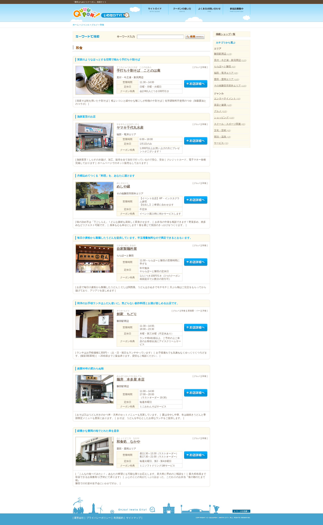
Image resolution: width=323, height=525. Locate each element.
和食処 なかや (128, 441)
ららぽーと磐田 (225, 66)
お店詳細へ (195, 84)
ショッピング (224, 117)
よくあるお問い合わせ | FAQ (209, 9)
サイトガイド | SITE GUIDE (154, 9)
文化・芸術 (222, 130)
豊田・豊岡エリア (226, 79)
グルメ (95, 25)
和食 (102, 25)
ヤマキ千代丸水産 (130, 127)
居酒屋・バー (194, 311)
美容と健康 (223, 104)
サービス (221, 143)
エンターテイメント (227, 98)
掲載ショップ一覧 (225, 34)
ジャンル (85, 25)
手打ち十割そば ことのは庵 (138, 70)
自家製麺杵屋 (127, 249)
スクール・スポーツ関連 (229, 124)
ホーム (76, 25)
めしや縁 (123, 186)
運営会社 (79, 517)
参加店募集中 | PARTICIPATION (236, 9)
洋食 (204, 311)
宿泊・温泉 (222, 136)
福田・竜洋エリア (226, 72)
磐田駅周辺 (223, 53)
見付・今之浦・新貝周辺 (230, 60)
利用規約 (118, 517)
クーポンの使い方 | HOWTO (182, 9)
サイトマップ (133, 517)
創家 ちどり (127, 314)
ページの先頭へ (241, 511)
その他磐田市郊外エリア (230, 85)
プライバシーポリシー (99, 517)
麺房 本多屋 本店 (130, 379)
